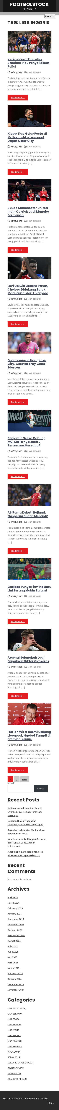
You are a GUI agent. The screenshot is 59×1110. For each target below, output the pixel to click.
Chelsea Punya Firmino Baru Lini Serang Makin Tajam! (29, 589)
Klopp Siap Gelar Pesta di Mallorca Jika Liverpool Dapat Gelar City (27, 137)
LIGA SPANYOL (15, 1046)
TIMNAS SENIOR (16, 1068)
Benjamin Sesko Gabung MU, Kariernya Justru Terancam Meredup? (27, 442)
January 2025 (15, 979)
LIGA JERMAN (14, 1035)
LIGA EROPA (14, 1019)
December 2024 (16, 984)
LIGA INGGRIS (34, 72)
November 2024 (16, 989)
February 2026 (15, 908)
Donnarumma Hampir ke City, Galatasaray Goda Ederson (27, 364)
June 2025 (13, 951)
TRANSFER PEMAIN (17, 1079)
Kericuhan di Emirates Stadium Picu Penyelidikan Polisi (28, 63)
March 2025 (14, 968)
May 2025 (12, 957)
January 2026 (15, 913)
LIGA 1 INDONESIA (17, 1008)
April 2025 (13, 962)
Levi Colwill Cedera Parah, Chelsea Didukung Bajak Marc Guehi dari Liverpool (28, 289)
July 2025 (13, 946)
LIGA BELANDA (15, 1013)
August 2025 (14, 940)
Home (51, 1102)
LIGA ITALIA (13, 1030)
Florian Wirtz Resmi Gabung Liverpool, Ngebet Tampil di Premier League (29, 735)
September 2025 (16, 935)
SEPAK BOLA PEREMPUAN (20, 1062)
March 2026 (14, 902)
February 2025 (15, 973)
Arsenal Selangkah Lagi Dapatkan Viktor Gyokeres (28, 659)
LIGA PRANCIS (15, 1040)
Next (24, 779)
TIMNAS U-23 (14, 1073)
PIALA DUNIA (14, 1051)
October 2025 (15, 930)
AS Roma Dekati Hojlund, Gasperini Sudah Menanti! (28, 514)
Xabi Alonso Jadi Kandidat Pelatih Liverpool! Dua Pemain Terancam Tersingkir (25, 812)
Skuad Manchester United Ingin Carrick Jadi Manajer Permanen (28, 211)
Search (11, 783)
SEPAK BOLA (14, 1057)
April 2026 (13, 897)
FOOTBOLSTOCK (29, 4)
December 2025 (16, 919)
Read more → (18, 97)
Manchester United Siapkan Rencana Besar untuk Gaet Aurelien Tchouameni (27, 842)
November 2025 (16, 924)
